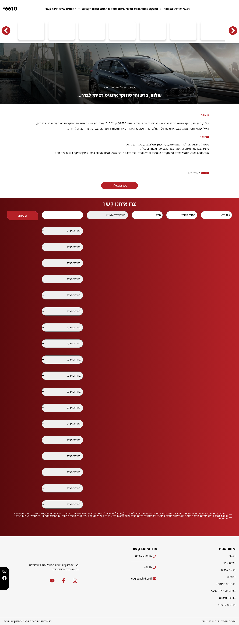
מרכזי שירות (125, 9)
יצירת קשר (51, 9)
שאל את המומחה (116, 87)
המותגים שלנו (67, 9)
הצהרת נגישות (227, 598)
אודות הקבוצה (90, 9)
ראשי (186, 9)
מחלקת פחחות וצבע (146, 9)
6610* (10, 9)
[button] (6, 30)
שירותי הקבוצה (173, 9)
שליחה (22, 215)
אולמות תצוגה (108, 9)
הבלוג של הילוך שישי (223, 591)
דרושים (231, 577)
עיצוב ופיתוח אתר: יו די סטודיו (218, 621)
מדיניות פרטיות (227, 605)
